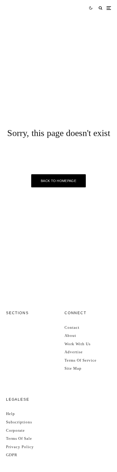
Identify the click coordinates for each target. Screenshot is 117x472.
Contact (72, 327)
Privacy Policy (20, 447)
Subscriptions (19, 422)
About (70, 335)
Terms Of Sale (19, 438)
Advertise (73, 352)
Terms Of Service (80, 360)
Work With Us (77, 344)
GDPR (11, 455)
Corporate (15, 430)
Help (10, 413)
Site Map (73, 368)
